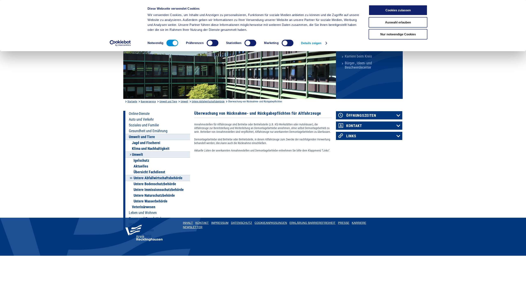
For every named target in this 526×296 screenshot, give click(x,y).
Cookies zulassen (398, 10)
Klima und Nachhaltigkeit (151, 149)
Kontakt (354, 126)
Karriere (359, 222)
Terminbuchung (140, 236)
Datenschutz (241, 222)
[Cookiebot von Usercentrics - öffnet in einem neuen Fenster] (120, 43)
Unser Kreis (137, 224)
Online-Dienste (139, 114)
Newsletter (192, 227)
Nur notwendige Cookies (398, 34)
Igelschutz (141, 160)
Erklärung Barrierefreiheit (313, 222)
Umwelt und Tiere (168, 101)
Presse (343, 222)
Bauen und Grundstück (145, 218)
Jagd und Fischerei (146, 143)
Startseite (132, 101)
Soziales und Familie (144, 125)
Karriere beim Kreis (358, 56)
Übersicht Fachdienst (149, 172)
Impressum (219, 222)
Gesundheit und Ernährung (148, 131)
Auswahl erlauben (398, 22)
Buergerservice (148, 101)
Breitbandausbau (141, 230)
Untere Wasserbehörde (150, 201)
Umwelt (184, 101)
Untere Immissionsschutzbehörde (159, 190)
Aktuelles (141, 166)
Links (351, 136)
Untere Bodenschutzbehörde (155, 184)
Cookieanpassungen (271, 222)
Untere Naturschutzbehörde (154, 195)
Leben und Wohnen (143, 213)
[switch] (212, 43)
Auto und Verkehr (141, 119)
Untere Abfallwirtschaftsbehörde (208, 101)
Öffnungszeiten (361, 115)
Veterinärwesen (143, 207)
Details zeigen (311, 43)
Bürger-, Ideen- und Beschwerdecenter (358, 65)
